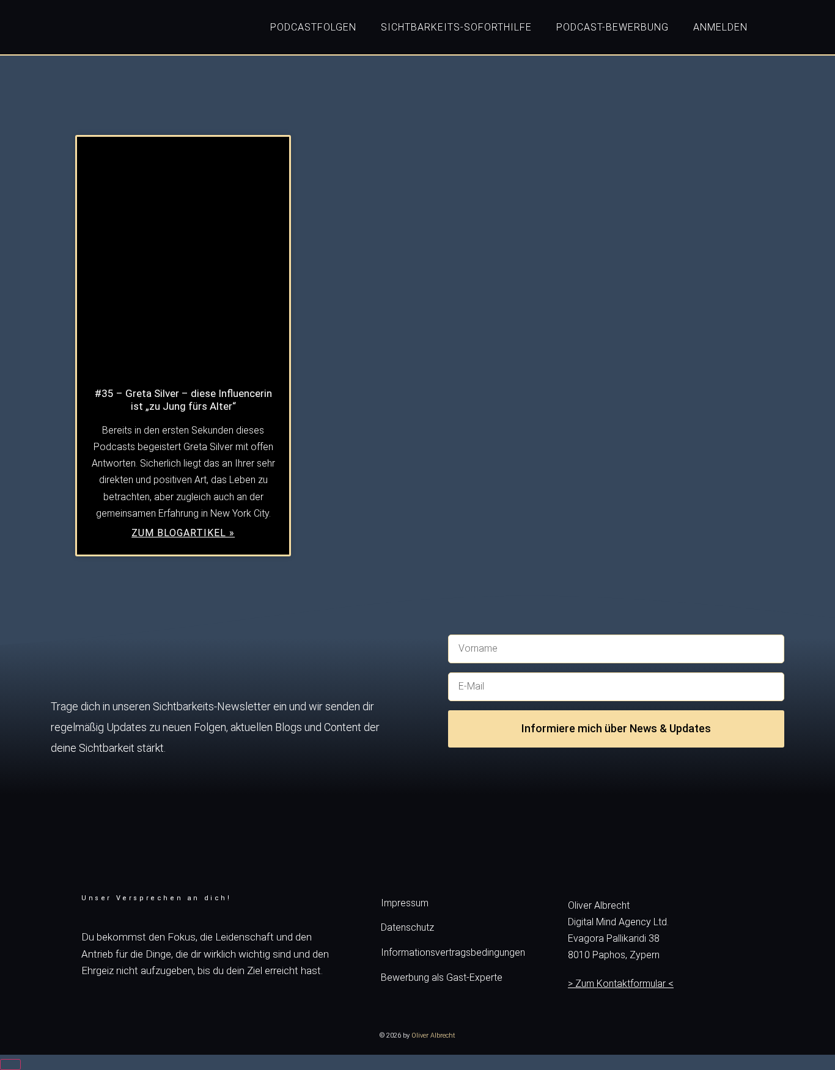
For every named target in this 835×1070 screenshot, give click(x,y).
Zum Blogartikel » (183, 533)
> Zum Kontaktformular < (621, 983)
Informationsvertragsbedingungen (453, 952)
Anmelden (720, 27)
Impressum (405, 903)
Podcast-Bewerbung (612, 27)
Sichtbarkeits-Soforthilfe (456, 27)
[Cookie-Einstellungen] (10, 1064)
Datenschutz (407, 927)
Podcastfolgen (313, 27)
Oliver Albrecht (433, 1035)
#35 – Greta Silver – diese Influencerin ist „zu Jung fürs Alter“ (183, 399)
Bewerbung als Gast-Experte (441, 977)
